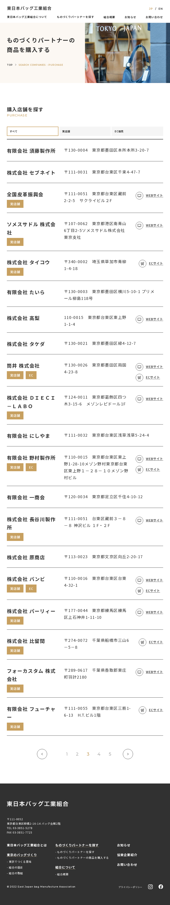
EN (160, 8)
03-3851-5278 (23, 828)
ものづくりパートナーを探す (75, 852)
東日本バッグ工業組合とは (27, 845)
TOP (10, 65)
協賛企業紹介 (127, 855)
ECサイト (156, 263)
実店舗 (66, 131)
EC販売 (119, 131)
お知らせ (130, 17)
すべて (13, 131)
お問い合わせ (154, 17)
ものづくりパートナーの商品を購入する (83, 857)
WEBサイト (154, 195)
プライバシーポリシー (130, 887)
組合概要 (109, 17)
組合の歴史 (16, 867)
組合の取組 (16, 873)
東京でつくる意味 (20, 861)
